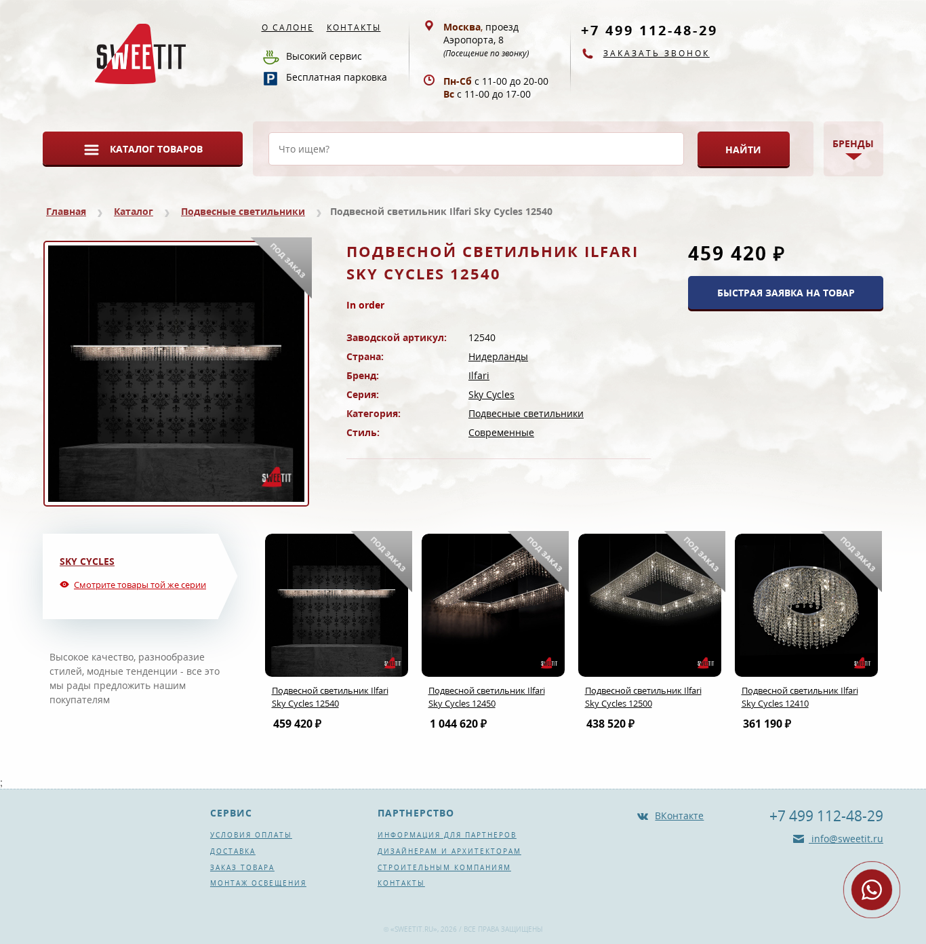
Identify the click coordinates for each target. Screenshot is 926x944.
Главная (66, 211)
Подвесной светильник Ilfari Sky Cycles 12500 (643, 696)
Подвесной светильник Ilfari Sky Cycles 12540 (330, 696)
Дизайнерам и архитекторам (449, 851)
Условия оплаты (251, 835)
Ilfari (478, 375)
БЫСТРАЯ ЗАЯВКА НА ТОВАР (786, 292)
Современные (501, 432)
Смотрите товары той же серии (140, 584)
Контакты (354, 27)
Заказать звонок (656, 53)
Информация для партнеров (447, 835)
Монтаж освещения (258, 883)
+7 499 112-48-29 (649, 30)
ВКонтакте (679, 815)
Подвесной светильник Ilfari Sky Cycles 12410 (800, 696)
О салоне (288, 27)
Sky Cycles (491, 394)
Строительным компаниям (444, 867)
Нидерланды (498, 356)
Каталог (133, 211)
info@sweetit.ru (846, 838)
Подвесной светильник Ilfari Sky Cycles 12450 (486, 696)
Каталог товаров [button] (156, 148)
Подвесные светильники (243, 211)
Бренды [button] (853, 143)
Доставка (233, 851)
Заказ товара (242, 867)
